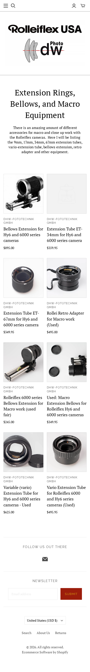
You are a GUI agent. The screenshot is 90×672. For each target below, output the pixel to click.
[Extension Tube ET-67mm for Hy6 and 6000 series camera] (23, 278)
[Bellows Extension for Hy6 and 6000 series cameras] (23, 194)
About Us (43, 633)
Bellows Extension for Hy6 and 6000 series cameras (23, 234)
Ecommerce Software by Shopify (45, 652)
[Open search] (13, 5)
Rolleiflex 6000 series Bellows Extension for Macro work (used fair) (23, 406)
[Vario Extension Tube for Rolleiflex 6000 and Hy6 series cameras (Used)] (67, 452)
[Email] (45, 559)
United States (42, 620)
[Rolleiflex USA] (45, 42)
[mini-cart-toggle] (83, 5)
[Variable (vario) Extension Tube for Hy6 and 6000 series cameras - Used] (23, 452)
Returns (60, 633)
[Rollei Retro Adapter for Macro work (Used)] (67, 278)
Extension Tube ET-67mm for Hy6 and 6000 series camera (21, 318)
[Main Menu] (5, 5)
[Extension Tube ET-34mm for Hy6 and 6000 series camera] (67, 194)
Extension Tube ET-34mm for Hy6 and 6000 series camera (65, 234)
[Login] (74, 5)
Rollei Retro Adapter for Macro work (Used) (65, 318)
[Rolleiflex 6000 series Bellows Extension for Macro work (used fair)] (23, 362)
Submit (71, 594)
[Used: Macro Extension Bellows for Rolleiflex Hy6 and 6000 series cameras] (67, 362)
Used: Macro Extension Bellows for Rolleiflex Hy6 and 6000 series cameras (67, 406)
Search (26, 633)
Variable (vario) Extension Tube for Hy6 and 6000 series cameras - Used (21, 496)
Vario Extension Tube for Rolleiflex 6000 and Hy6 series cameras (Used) (66, 496)
